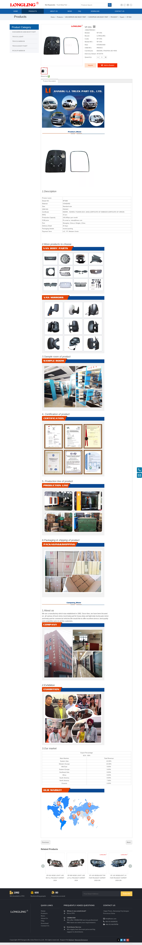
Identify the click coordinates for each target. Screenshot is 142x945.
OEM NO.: (88, 48)
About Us (44, 918)
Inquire (90, 65)
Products (44, 913)
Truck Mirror (72, 5)
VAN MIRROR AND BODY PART (24, 32)
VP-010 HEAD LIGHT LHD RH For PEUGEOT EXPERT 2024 (55, 878)
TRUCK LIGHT (17, 36)
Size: (86, 45)
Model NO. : (89, 42)
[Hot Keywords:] (110, 5)
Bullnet (71, 940)
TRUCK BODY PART (19, 46)
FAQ (42, 921)
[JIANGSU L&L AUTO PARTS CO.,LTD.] (19, 911)
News (43, 916)
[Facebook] (121, 5)
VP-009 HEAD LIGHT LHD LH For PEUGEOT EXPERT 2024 (76, 878)
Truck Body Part (62, 5)
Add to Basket (109, 65)
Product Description (49, 81)
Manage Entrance (81, 940)
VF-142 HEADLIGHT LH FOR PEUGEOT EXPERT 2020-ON (118, 878)
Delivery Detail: (90, 54)
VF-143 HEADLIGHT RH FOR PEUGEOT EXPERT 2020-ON (97, 878)
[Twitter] (131, 5)
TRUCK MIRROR (18, 41)
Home (43, 911)
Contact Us (45, 926)
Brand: (87, 36)
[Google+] (124, 5)
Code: (87, 39)
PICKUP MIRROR (18, 50)
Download (44, 923)
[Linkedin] (128, 5)
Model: (87, 33)
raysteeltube (107, 939)
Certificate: (89, 51)
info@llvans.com (111, 918)
